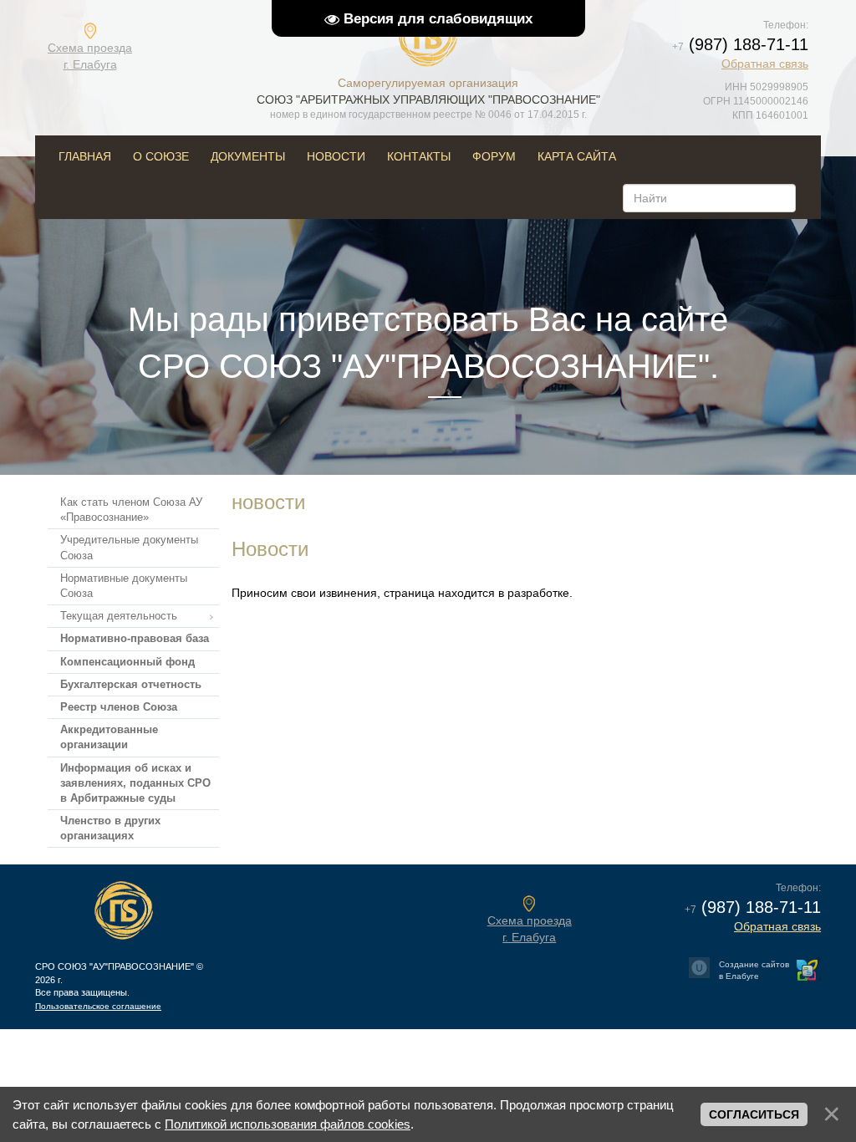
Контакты (419, 156)
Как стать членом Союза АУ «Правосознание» (131, 509)
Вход (142, 992)
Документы (248, 156)
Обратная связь (764, 63)
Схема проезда (90, 56)
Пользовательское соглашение (98, 1006)
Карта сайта (577, 156)
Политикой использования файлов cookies (287, 1124)
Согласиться (754, 1114)
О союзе (161, 156)
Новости (336, 156)
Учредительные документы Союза (129, 547)
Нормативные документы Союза (123, 585)
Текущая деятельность (118, 615)
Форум (494, 156)
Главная (85, 156)
